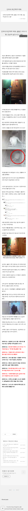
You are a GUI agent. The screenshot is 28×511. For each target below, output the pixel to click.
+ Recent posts (4, 499)
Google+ (22, 508)
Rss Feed (6, 508)
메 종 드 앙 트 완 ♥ (8, 471)
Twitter (11, 508)
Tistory (12, 506)
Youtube (18, 508)
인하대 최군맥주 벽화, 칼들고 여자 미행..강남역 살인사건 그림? (14, 15)
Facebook (14, 508)
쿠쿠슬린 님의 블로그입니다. (9, 473)
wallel (20, 506)
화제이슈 (5, 441)
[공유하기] (7, 434)
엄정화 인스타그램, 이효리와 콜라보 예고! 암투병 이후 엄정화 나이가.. (10, 452)
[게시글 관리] (9, 434)
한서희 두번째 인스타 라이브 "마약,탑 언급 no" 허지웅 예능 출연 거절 (11, 457)
